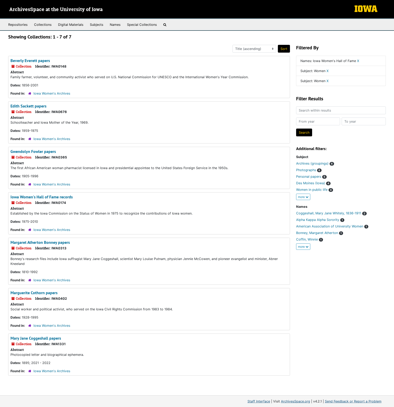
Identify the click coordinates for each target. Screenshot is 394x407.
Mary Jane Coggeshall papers (35, 338)
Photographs (308, 170)
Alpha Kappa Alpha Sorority (319, 220)
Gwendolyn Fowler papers (33, 151)
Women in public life (314, 190)
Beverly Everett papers (30, 60)
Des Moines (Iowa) (312, 183)
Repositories (17, 25)
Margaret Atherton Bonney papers (40, 242)
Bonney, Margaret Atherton (319, 233)
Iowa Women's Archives (51, 93)
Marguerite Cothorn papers (33, 292)
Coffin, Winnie (309, 239)
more (302, 197)
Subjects (96, 25)
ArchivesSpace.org (295, 401)
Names (115, 25)
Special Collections (142, 25)
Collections (43, 25)
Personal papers (310, 176)
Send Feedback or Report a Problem (353, 401)
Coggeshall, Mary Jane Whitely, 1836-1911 (330, 213)
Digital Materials (70, 25)
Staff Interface (258, 401)
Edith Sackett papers (28, 106)
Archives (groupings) (314, 163)
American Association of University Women (331, 226)
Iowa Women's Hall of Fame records (41, 197)
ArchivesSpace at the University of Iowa (56, 10)
